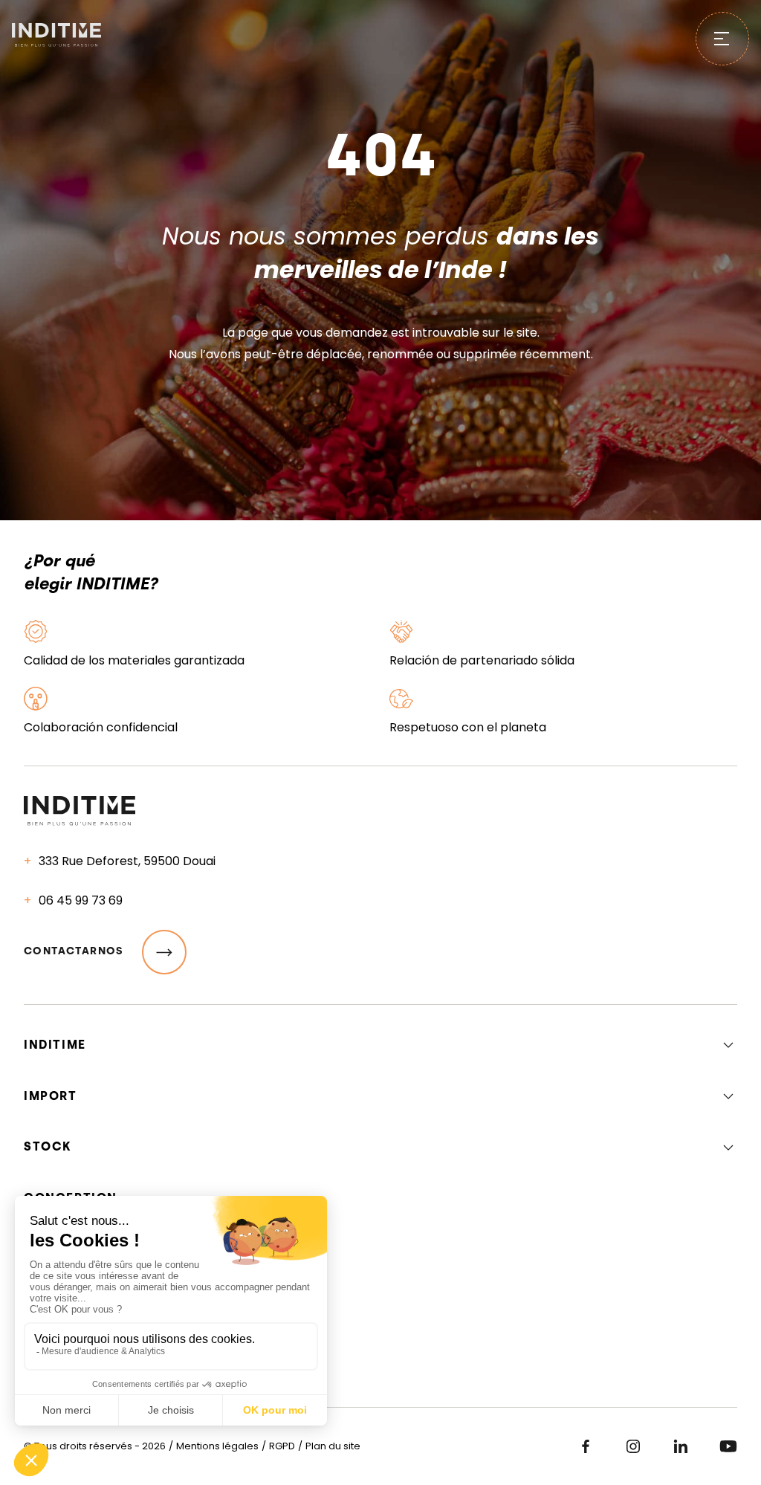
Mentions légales (217, 1446)
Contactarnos (74, 951)
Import (50, 1096)
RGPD (282, 1446)
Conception (70, 1198)
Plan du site (332, 1446)
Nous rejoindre (83, 1276)
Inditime (55, 1045)
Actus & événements (101, 1237)
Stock (48, 1146)
